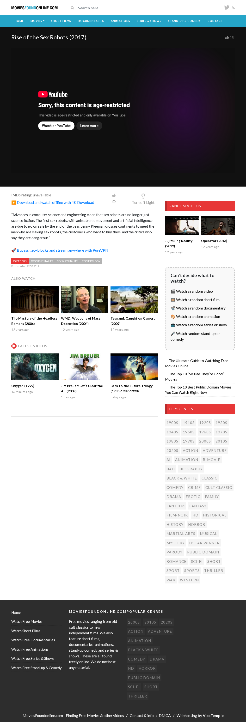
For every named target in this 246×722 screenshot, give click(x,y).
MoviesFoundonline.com (43, 715)
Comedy (175, 487)
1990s (189, 441)
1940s (172, 432)
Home (19, 20)
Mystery (175, 543)
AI (168, 459)
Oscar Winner (204, 543)
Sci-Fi (197, 561)
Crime (194, 487)
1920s (205, 422)
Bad (170, 469)
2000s (205, 441)
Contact (215, 20)
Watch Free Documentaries (33, 640)
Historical (215, 515)
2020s (172, 450)
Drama (173, 496)
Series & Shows (149, 20)
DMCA (165, 715)
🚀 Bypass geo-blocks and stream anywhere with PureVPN (59, 250)
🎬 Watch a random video (192, 291)
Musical (208, 533)
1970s (221, 432)
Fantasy (198, 506)
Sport (173, 570)
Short (214, 561)
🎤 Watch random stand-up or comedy (195, 336)
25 (231, 37)
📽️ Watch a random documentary (198, 308)
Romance (176, 561)
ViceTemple (213, 715)
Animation (186, 459)
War (170, 580)
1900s (172, 422)
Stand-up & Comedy (184, 20)
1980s (172, 441)
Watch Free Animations (30, 649)
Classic (209, 478)
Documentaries (91, 20)
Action (190, 450)
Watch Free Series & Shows (33, 658)
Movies (36, 20)
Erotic (193, 496)
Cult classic (218, 487)
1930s (221, 422)
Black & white (181, 478)
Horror (196, 524)
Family (212, 496)
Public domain (203, 552)
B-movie (211, 459)
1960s (205, 432)
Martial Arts (180, 533)
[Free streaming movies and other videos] (34, 8)
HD (195, 515)
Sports (192, 570)
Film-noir (177, 515)
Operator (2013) (214, 241)
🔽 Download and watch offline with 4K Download (52, 202)
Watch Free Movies (27, 621)
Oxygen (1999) (22, 386)
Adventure (215, 450)
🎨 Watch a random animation (195, 316)
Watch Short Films (25, 631)
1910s (189, 422)
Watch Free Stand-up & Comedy (36, 668)
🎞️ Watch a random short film (195, 299)
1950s (189, 432)
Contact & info (142, 715)
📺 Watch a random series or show (199, 324)
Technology (91, 261)
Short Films (61, 20)
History (175, 524)
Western (189, 580)
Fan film (175, 506)
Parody (174, 552)
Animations (120, 20)
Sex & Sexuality (67, 261)
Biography (191, 469)
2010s (221, 441)
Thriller (213, 570)
